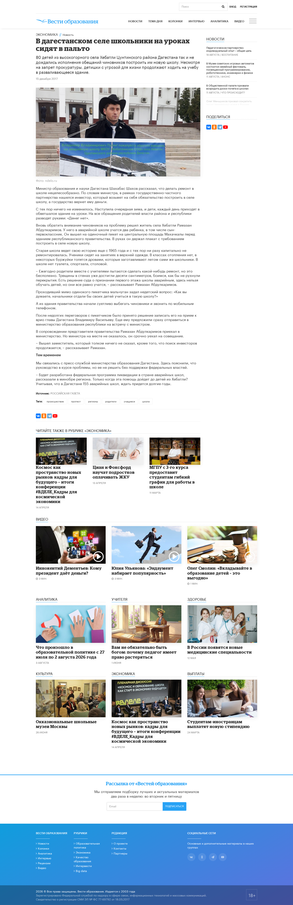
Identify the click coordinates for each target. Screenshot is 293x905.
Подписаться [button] (174, 806)
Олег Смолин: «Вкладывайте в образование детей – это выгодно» (219, 573)
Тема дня (155, 21)
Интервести (84, 865)
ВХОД (232, 7)
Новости (135, 21)
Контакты (120, 848)
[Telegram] (49, 416)
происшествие (55, 401)
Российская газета (65, 393)
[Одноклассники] (43, 416)
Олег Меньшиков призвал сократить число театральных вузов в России (229, 102)
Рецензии (44, 863)
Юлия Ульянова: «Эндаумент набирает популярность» (142, 570)
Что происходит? (233, 92)
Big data (81, 870)
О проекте (121, 843)
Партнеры (120, 853)
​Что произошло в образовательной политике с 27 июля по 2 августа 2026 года (70, 652)
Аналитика (219, 21)
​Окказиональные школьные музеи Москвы (66, 724)
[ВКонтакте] (38, 416)
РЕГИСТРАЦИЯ (248, 7)
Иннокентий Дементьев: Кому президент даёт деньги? (69, 570)
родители (110, 401)
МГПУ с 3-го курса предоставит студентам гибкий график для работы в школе (172, 477)
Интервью (197, 21)
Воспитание (230, 54)
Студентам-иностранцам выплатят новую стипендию (218, 724)
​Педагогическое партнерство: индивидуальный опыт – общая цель (228, 49)
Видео (239, 21)
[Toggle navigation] (253, 21)
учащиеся (129, 401)
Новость (68, 34)
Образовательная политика (87, 845)
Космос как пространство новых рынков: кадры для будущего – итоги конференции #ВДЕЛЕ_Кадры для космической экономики (58, 484)
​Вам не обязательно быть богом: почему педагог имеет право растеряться (144, 652)
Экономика (47, 34)
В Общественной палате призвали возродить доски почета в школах (227, 86)
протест (76, 401)
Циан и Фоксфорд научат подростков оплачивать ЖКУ (114, 472)
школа (145, 401)
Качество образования (82, 859)
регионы (93, 401)
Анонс (225, 76)
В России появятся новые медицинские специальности (219, 650)
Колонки (175, 21)
